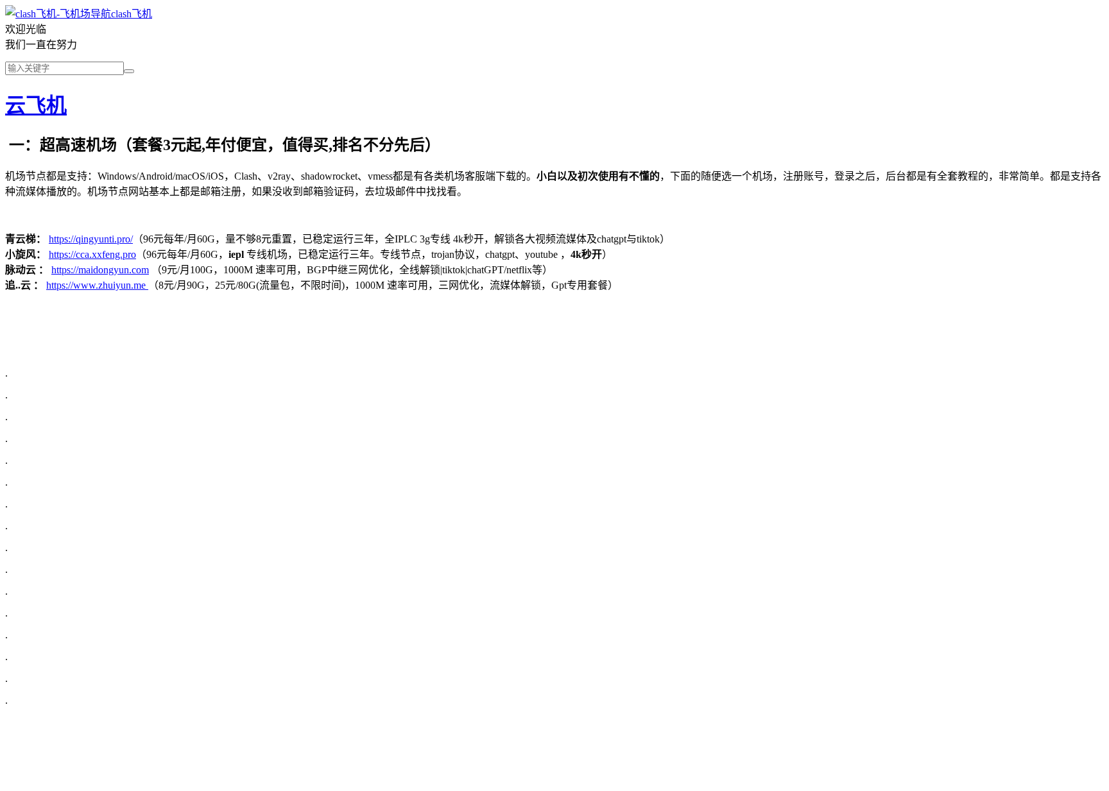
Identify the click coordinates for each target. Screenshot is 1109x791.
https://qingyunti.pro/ (91, 239)
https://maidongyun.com (100, 269)
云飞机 (36, 105)
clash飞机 (131, 13)
